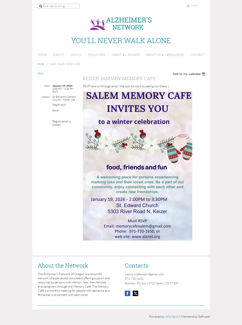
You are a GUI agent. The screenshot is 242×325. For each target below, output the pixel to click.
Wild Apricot (172, 316)
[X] (135, 293)
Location (46, 97)
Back (41, 73)
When (47, 86)
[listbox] (189, 74)
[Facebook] (127, 293)
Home (41, 64)
